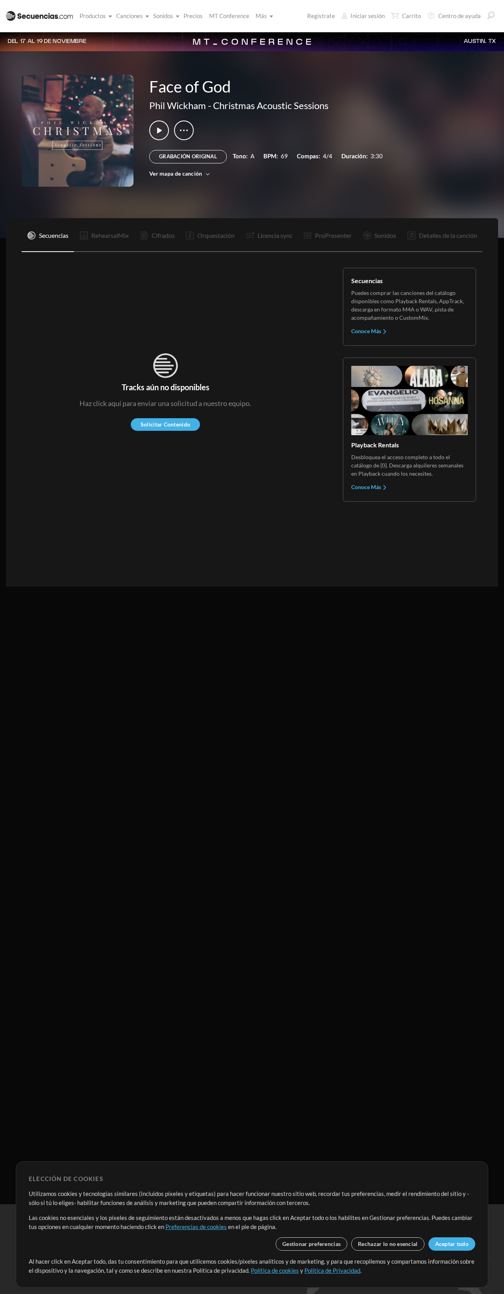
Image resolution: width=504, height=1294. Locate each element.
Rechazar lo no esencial (387, 1243)
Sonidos (163, 15)
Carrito (411, 15)
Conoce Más (366, 331)
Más (261, 15)
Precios (193, 15)
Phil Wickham (177, 105)
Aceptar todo (452, 1243)
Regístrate (321, 15)
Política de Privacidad (332, 1270)
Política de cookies (275, 1270)
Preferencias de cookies (196, 1226)
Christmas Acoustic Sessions (270, 105)
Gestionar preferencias (311, 1243)
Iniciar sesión (367, 15)
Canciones (129, 15)
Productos (93, 15)
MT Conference (229, 15)
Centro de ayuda (459, 15)
